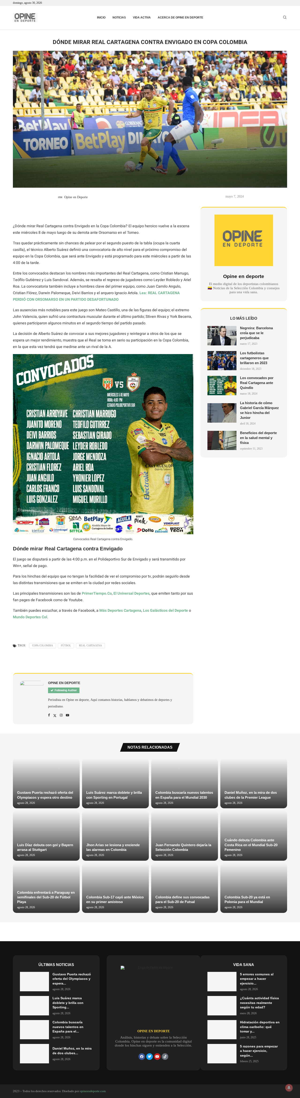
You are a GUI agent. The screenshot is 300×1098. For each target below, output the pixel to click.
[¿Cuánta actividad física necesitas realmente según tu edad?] (221, 1005)
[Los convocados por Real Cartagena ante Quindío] (221, 385)
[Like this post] (21, 211)
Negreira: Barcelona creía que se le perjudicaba (256, 333)
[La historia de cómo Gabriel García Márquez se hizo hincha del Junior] (221, 413)
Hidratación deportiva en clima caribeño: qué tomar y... (260, 1026)
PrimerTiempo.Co (97, 593)
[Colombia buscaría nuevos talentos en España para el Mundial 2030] (184, 783)
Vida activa (142, 17)
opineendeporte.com (93, 1091)
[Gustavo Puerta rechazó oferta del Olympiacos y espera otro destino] (46, 783)
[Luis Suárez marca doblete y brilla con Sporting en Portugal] (115, 783)
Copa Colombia (42, 645)
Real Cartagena (90, 645)
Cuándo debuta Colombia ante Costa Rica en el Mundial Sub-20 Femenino (251, 845)
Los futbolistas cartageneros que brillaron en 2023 (254, 358)
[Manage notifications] (289, 1087)
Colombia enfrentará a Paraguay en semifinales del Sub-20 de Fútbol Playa (46, 897)
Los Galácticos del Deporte (165, 610)
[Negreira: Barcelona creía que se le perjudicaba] (221, 335)
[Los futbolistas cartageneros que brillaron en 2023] (221, 360)
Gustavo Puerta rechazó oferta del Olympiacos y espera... (71, 978)
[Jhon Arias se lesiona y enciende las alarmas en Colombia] (115, 835)
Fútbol (66, 645)
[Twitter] (149, 1056)
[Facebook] (142, 1056)
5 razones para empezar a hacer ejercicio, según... (259, 1050)
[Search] (284, 17)
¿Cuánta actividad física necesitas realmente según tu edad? (259, 1002)
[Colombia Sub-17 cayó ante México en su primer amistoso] (115, 888)
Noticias (119, 17)
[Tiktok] (165, 1056)
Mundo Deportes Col (30, 617)
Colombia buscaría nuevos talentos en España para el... (67, 1026)
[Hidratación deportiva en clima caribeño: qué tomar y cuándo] (221, 1029)
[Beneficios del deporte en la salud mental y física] (221, 440)
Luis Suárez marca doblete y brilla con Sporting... (67, 1002)
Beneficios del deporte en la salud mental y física (258, 438)
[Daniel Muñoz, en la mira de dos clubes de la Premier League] (253, 783)
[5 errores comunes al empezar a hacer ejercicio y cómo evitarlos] (221, 981)
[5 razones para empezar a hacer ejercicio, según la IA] (221, 1053)
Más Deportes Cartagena (120, 610)
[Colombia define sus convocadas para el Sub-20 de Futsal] (184, 888)
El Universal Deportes (131, 593)
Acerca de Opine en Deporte (180, 17)
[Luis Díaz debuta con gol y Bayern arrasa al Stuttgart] (46, 835)
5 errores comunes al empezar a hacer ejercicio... (257, 978)
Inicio (101, 17)
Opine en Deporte (76, 197)
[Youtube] (157, 1056)
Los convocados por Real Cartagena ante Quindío (257, 383)
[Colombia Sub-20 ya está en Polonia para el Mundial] (253, 888)
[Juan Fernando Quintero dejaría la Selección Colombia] (184, 835)
